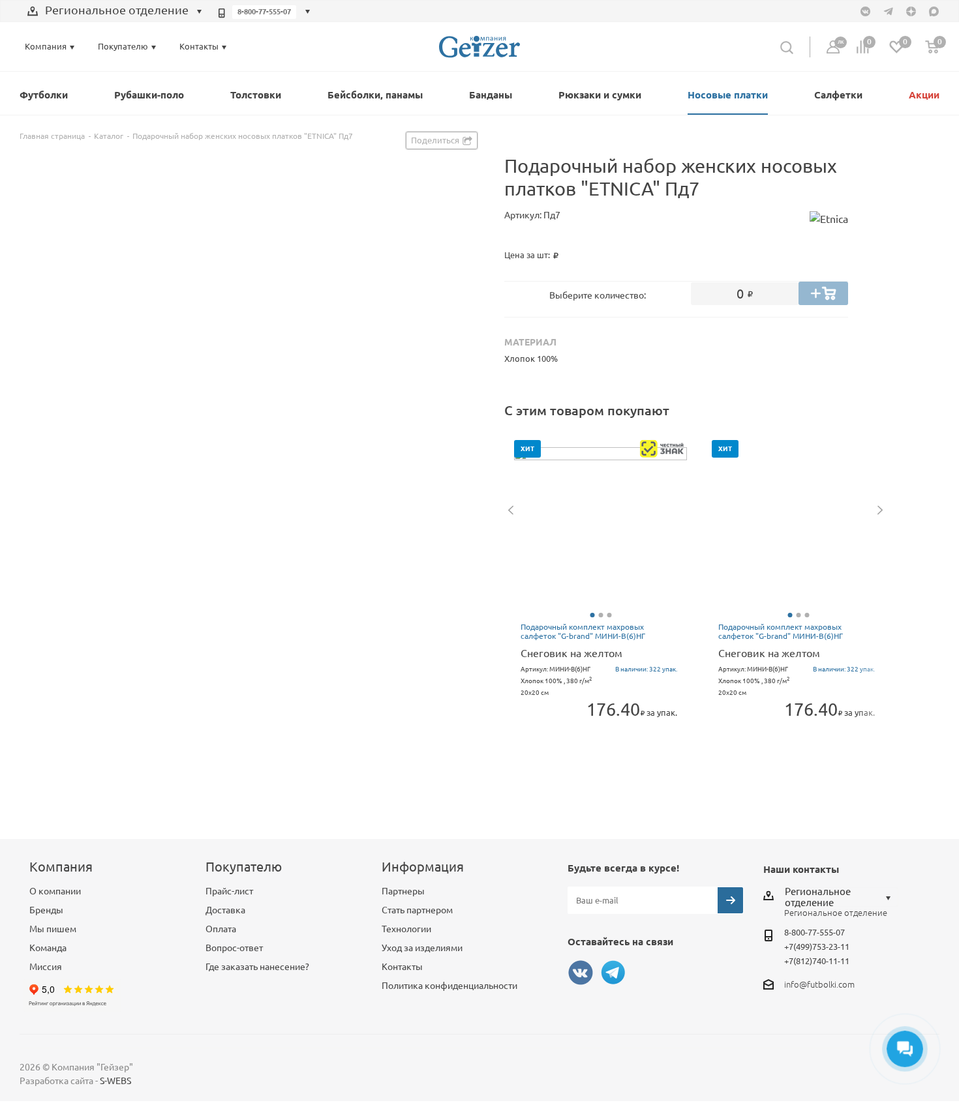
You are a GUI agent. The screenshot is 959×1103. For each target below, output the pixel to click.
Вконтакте (581, 973)
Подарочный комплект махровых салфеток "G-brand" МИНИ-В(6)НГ (583, 631)
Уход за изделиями (422, 948)
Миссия (45, 967)
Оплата (221, 929)
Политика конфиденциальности (449, 985)
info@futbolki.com (819, 984)
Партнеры (403, 891)
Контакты (402, 967)
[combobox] (114, 12)
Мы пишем (52, 929)
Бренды (46, 910)
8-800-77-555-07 (264, 12)
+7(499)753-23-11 (816, 946)
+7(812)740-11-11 (816, 960)
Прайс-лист (229, 891)
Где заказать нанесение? (257, 967)
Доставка (225, 910)
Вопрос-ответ (234, 948)
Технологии (406, 929)
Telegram (613, 973)
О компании (55, 891)
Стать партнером (417, 910)
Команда (48, 948)
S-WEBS (115, 1081)
